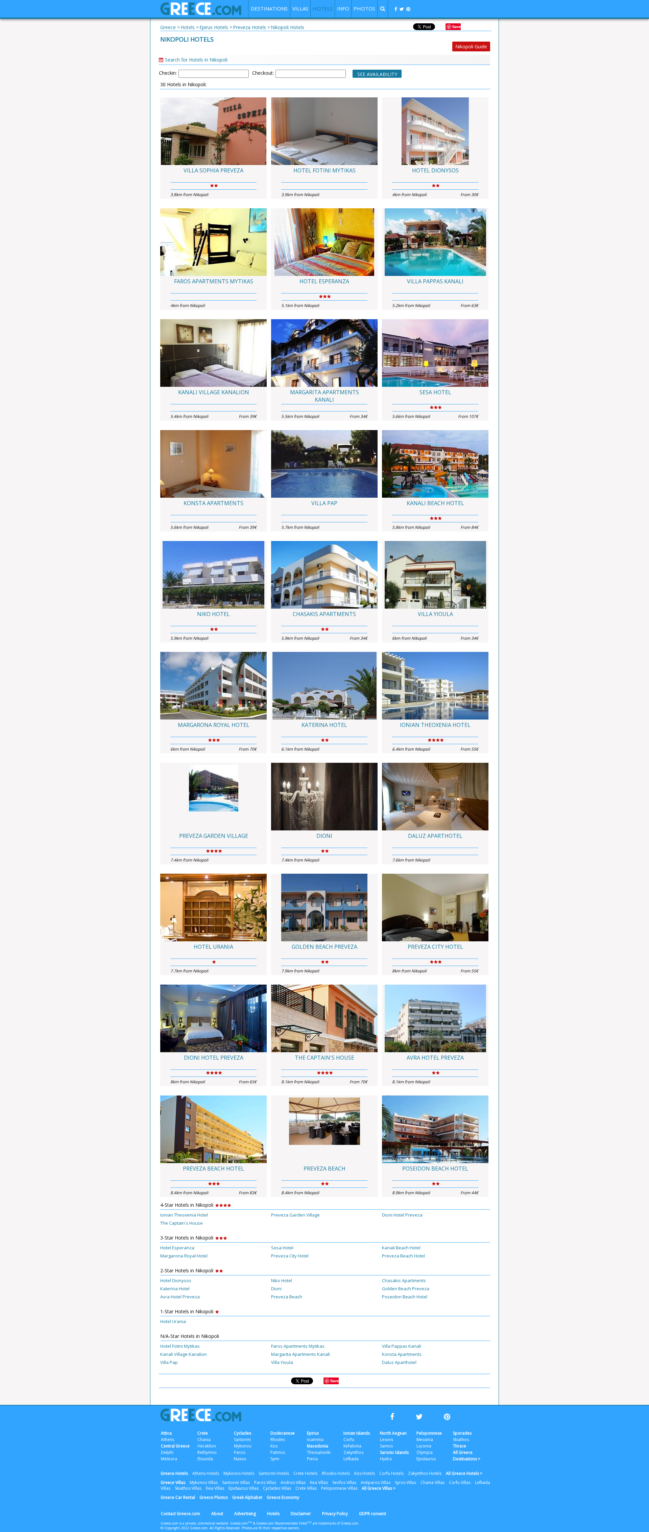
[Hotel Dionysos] (435, 131)
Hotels (273, 1513)
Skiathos (461, 1439)
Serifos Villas (344, 1482)
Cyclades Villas (277, 1488)
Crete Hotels (305, 1473)
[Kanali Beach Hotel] (435, 464)
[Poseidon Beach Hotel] (435, 1129)
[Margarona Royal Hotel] (213, 686)
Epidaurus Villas (244, 1488)
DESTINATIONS (269, 8)
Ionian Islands (356, 1433)
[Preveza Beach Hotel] (213, 1129)
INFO (343, 8)
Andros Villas (293, 1482)
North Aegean (393, 1433)
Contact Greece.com (180, 1513)
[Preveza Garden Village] (213, 796)
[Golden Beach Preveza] (324, 907)
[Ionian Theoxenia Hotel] (435, 686)
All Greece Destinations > (466, 1455)
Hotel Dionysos (435, 170)
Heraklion (206, 1446)
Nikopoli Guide (471, 46)
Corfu (348, 1439)
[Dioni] (324, 796)
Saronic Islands (394, 1452)
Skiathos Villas (188, 1488)
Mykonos (242, 1446)
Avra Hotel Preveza (435, 1057)
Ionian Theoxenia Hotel (435, 725)
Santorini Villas (236, 1482)
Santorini (242, 1439)
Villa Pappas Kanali (435, 281)
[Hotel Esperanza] (324, 242)
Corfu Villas (460, 1482)
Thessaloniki (319, 1452)
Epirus (313, 1433)
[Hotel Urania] (213, 907)
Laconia (423, 1446)
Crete (202, 1433)
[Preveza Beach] (324, 1129)
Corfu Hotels (391, 1473)
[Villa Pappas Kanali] (435, 242)
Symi (274, 1459)
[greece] (200, 13)
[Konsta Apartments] (213, 464)
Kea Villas (319, 1482)
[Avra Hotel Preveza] (435, 1018)
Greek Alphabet (247, 1497)
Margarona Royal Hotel (213, 725)
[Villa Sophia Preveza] (213, 131)
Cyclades (242, 1433)
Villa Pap (324, 503)
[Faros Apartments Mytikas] (213, 242)
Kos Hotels (364, 1473)
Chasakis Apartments (324, 614)
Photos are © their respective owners (270, 1528)
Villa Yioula (435, 614)
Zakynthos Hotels (424, 1473)
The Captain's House (324, 1057)
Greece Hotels (174, 1473)
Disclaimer (301, 1513)
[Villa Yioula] (435, 575)
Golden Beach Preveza (324, 946)
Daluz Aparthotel (435, 836)
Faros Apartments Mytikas (213, 281)
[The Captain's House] (324, 1018)
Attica (166, 1433)
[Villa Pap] (324, 464)
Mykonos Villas (204, 1482)
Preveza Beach (324, 1168)
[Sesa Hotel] (435, 353)
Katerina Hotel (324, 725)
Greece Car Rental (178, 1497)
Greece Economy (283, 1497)
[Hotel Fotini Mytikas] (324, 131)
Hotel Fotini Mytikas (324, 170)
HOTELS (323, 8)
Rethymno (207, 1452)
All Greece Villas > (378, 1488)
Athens (167, 1439)
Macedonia (317, 1446)
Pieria (312, 1459)
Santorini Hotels (274, 1473)
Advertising (245, 1513)
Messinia (424, 1439)
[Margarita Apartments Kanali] (324, 353)
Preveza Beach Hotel (213, 1168)
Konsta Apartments (213, 503)
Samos (386, 1446)
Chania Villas (432, 1482)
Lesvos (386, 1439)
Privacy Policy (335, 1513)
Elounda (205, 1459)
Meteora (169, 1459)
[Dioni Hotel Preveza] (213, 1018)
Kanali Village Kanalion (213, 392)
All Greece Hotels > (464, 1473)
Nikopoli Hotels (187, 39)
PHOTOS (364, 8)
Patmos (277, 1452)
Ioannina (315, 1439)
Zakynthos (353, 1452)
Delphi (167, 1452)
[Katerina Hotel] (324, 686)
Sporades (462, 1433)
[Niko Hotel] (213, 575)
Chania (204, 1439)
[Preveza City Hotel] (435, 907)
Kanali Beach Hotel (435, 503)
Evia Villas (215, 1488)
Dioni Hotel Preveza (213, 1057)
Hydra (386, 1459)
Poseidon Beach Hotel (435, 1168)
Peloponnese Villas (339, 1488)
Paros (239, 1452)
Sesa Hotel (435, 392)
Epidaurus (426, 1459)
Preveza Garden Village (213, 836)
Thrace (459, 1446)
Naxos (240, 1459)
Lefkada (351, 1459)
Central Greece (175, 1446)
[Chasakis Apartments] (324, 575)
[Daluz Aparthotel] (435, 796)
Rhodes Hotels (336, 1473)
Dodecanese (282, 1433)
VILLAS (300, 8)
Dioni (324, 836)
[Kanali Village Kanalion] (213, 353)
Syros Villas (405, 1482)
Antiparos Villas (375, 1482)
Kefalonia (352, 1446)
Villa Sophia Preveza (213, 170)
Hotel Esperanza (324, 281)
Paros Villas (265, 1482)
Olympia (424, 1452)
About (217, 1513)
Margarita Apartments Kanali (324, 395)
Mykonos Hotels (238, 1473)
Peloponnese (429, 1433)
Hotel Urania (213, 946)
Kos (274, 1446)
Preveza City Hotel (435, 946)
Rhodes (277, 1439)
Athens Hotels (205, 1473)
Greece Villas (173, 1482)
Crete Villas (306, 1488)
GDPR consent (372, 1513)
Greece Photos (213, 1497)
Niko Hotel (213, 614)
